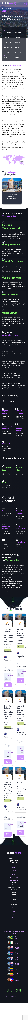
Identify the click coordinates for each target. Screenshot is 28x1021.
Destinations (14, 874)
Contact (14, 918)
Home (14, 867)
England (14, 892)
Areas (14, 870)
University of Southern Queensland (12, 196)
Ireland (14, 882)
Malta (14, 885)
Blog (14, 911)
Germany (14, 902)
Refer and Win (14, 877)
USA (14, 897)
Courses (14, 908)
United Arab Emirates (14, 887)
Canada (14, 899)
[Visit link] (7, 646)
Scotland (14, 890)
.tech (15, 862)
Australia (14, 904)
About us (14, 914)
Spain (14, 894)
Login (14, 921)
